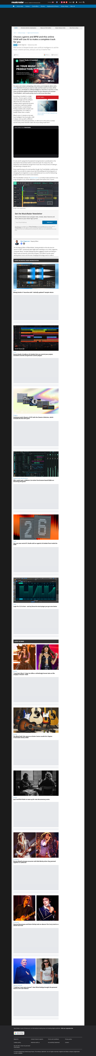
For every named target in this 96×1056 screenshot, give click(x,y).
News (15, 45)
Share (17, 54)
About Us (16, 1039)
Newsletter (55, 54)
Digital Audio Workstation (33, 32)
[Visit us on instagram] (62, 2)
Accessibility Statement (54, 1042)
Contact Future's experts (37, 1039)
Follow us (48, 54)
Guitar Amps (64, 6)
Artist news (20, 6)
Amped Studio (34, 178)
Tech (15, 32)
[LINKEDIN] (22, 244)
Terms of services (33, 226)
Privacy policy (68, 1039)
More (72, 6)
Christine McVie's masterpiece (28, 28)
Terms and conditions (53, 1039)
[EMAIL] (24, 244)
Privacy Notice (18, 227)
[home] (14, 6)
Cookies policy (17, 1042)
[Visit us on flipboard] (66, 2)
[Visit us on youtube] (64, 2)
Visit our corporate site (67, 1028)
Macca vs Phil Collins (45, 28)
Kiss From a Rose (74, 28)
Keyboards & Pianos (53, 6)
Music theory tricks (60, 28)
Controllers (35, 6)
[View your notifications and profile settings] (76, 2)
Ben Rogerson (23, 45)
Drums (43, 6)
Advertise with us (35, 1042)
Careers (67, 1042)
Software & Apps (21, 32)
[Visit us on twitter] (59, 2)
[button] (81, 2)
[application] (36, 141)
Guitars (28, 6)
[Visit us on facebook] (57, 2)
